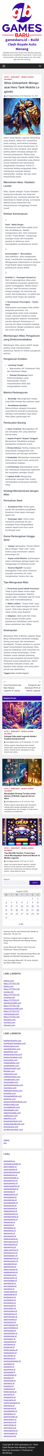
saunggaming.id (11, 1183)
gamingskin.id (10, 1308)
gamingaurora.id (11, 1241)
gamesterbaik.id (11, 1203)
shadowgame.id (11, 1239)
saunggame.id (10, 1236)
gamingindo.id (10, 1425)
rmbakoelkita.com (11, 1063)
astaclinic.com (10, 1118)
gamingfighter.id (11, 1328)
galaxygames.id (10, 1269)
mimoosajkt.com (11, 1082)
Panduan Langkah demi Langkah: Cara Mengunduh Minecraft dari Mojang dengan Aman (20, 940)
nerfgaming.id (10, 1322)
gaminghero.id (10, 1419)
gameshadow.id (10, 1219)
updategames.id (11, 1272)
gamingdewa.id (10, 1169)
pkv (5, 1143)
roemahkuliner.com (12, 1049)
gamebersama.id (11, 1216)
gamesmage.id (10, 1336)
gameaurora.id (10, 1275)
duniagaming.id (10, 1175)
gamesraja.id (9, 1191)
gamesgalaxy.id (10, 1255)
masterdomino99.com (13, 1008)
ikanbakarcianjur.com (13, 1090)
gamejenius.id (10, 1230)
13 (22, 906)
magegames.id (10, 1353)
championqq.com (11, 1014)
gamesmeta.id (10, 1330)
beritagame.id (10, 1297)
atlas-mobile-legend (20, 673)
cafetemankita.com (12, 1077)
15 (33, 906)
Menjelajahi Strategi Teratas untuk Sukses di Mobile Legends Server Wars (20, 796)
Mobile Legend (27, 77)
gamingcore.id (10, 1422)
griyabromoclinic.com (13, 1129)
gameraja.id (9, 1225)
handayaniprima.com (13, 1054)
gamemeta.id (9, 1372)
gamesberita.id (10, 1264)
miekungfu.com (10, 1074)
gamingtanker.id (11, 1325)
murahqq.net (9, 997)
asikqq (6, 1140)
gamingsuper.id (10, 1433)
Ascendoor (15, 1450)
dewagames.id (10, 1205)
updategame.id (10, 1294)
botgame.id (9, 1386)
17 (6, 910)
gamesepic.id (9, 1339)
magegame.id (10, 1397)
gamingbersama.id (12, 1172)
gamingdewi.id (10, 1166)
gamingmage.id (10, 1316)
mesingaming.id (10, 1430)
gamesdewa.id (10, 1197)
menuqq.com (9, 1025)
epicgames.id (9, 1355)
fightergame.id (10, 1391)
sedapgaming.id (11, 1194)
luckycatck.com (10, 1060)
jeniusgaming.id (10, 1180)
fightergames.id (10, 1350)
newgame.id (9, 1289)
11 (11, 906)
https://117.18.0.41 (11, 1000)
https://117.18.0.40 (11, 1017)
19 (17, 910)
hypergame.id (10, 1400)
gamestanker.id (10, 1411)
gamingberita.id (10, 1244)
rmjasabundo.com (11, 1079)
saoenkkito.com (11, 1052)
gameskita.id (9, 1161)
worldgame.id (10, 1300)
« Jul (21, 924)
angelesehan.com (11, 1065)
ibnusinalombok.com (13, 1121)
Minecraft (15, 77)
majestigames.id (11, 1214)
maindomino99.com (12, 1003)
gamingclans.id (10, 1311)
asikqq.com (9, 981)
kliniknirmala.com (11, 1104)
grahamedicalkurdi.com (14, 1124)
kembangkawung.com (13, 1085)
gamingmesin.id (10, 1416)
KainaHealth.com (11, 1110)
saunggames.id (10, 1208)
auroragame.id (10, 1286)
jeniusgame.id (10, 1303)
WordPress (7, 1453)
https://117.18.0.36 (11, 983)
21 (27, 910)
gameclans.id (9, 1369)
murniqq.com (9, 1022)
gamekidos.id (9, 1414)
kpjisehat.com (10, 1093)
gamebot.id (9, 1378)
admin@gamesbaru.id (13, 96)
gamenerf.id (9, 1366)
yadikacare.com (11, 1115)
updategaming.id (11, 1258)
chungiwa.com (10, 1088)
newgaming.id (10, 1247)
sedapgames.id (10, 1211)
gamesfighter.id (10, 1333)
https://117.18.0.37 (11, 1011)
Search (7, 879)
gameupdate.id (10, 1280)
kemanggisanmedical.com (15, 1102)
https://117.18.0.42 (11, 994)
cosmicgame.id (10, 1291)
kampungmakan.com (13, 1057)
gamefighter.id (10, 1375)
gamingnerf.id (10, 1305)
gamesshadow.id (11, 1189)
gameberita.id (10, 1283)
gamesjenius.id (10, 1200)
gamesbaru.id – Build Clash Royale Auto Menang (22, 44)
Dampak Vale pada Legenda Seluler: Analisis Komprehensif (20, 737)
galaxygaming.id (11, 1250)
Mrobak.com (9, 1071)
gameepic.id (9, 1383)
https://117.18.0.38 (11, 1006)
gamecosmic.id (10, 1278)
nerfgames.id (9, 1344)
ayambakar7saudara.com (15, 1043)
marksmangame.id (12, 1403)
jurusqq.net (8, 992)
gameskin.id (9, 1364)
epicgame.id (9, 1394)
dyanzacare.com (11, 1127)
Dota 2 (7, 77)
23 (38, 910)
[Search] (40, 66)
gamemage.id (10, 1380)
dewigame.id (9, 1233)
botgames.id (9, 1347)
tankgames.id (9, 1358)
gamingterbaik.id (11, 1178)
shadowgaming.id (11, 1186)
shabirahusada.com (12, 1113)
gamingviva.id (10, 1436)
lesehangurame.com (12, 1040)
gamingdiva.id (10, 1428)
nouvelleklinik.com (12, 1107)
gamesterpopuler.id (12, 1164)
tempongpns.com (11, 1046)
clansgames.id (10, 1341)
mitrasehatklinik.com (13, 1096)
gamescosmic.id (11, 1261)
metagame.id (9, 1389)
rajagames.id (9, 1222)
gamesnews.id (10, 1266)
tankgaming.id (10, 1408)
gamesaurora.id (10, 1253)
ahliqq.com (8, 986)
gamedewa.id (9, 1228)
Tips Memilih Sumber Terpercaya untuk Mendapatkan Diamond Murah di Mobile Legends (22, 855)
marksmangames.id (12, 1361)
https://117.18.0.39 (11, 989)
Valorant (8, 79)
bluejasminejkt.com (12, 1068)
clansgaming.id (10, 1314)
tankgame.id (9, 1405)
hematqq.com (10, 1019)
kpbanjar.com (10, 1099)
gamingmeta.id (10, 1319)
